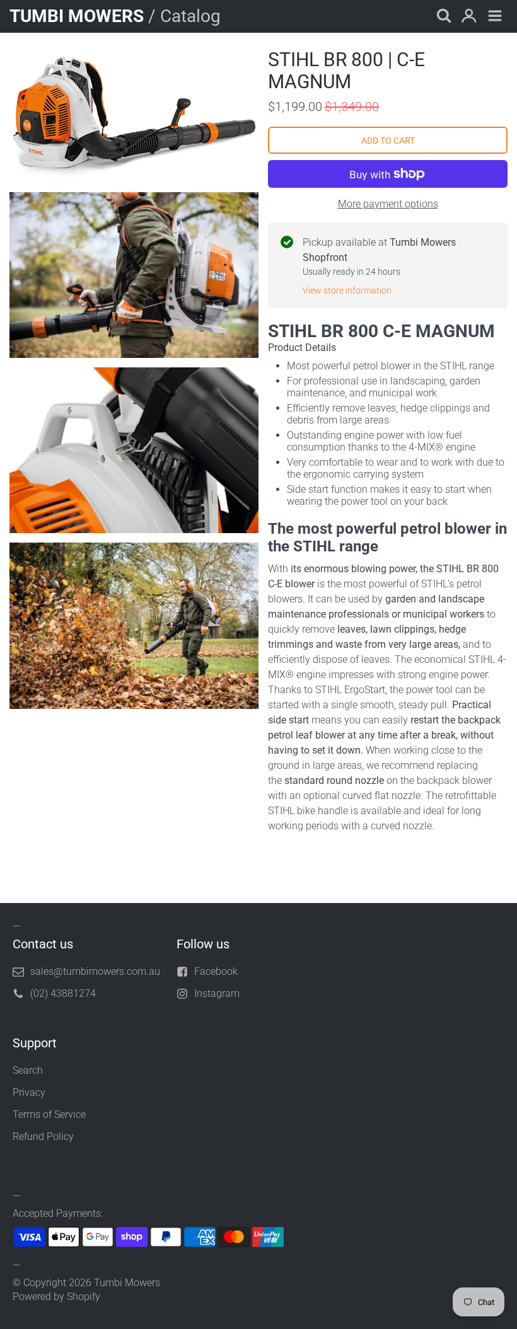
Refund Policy (43, 1136)
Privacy (29, 1092)
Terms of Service (49, 1114)
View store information (347, 290)
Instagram (217, 993)
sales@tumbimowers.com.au (95, 971)
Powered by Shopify (56, 1297)
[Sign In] (469, 17)
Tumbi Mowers (127, 1283)
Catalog (190, 16)
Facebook (216, 971)
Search (28, 1070)
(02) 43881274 (63, 993)
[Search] (443, 17)
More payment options (388, 204)
